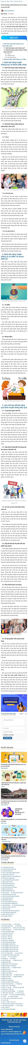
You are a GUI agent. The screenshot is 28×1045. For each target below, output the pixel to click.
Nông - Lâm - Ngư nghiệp (8, 985)
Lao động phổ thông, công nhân (10, 955)
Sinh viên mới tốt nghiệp (8, 991)
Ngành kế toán (17, 967)
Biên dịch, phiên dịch (7, 926)
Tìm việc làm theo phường (18, 994)
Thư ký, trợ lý (20, 993)
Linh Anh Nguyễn (4, 859)
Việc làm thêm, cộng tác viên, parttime (12, 1003)
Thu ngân (4, 994)
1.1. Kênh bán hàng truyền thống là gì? (14, 48)
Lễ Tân (4, 956)
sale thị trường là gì (19, 905)
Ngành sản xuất (19, 975)
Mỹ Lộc (3, 786)
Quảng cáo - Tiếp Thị (7, 989)
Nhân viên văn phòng (8, 984)
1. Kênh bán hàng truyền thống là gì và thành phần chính (13, 45)
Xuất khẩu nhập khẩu (8, 1005)
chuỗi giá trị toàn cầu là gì (9, 894)
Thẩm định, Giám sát (7, 993)
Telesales (21, 991)
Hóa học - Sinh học (7, 938)
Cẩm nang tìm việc (20, 929)
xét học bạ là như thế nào (9, 907)
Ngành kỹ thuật (6, 969)
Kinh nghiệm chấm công (8, 944)
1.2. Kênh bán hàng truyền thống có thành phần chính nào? (15, 51)
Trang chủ (3, 1)
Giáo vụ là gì (5, 892)
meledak (13, 958)
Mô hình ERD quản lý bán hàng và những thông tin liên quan (13, 838)
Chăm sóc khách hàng (8, 931)
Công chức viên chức (7, 933)
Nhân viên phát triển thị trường (10, 982)
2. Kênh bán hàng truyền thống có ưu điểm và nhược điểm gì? (14, 60)
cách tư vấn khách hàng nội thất (10, 872)
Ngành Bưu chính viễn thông (9, 964)
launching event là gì (7, 898)
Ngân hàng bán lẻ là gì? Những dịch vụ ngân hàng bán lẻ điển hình (13, 783)
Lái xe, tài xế (19, 953)
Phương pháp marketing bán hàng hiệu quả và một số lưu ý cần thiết (13, 765)
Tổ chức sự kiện (14, 996)
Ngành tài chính (6, 976)
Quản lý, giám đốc (19, 987)
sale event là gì (6, 909)
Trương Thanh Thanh (5, 841)
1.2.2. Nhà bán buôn (10, 55)
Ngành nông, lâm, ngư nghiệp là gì (11, 876)
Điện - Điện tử (5, 1007)
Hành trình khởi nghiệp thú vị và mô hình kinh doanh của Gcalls (14, 820)
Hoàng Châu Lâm (10, 10)
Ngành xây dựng (6, 978)
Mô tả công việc (6, 960)
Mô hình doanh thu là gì (8, 891)
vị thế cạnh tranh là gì (8, 885)
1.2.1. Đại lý (7, 53)
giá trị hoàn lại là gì (7, 881)
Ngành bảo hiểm (6, 962)
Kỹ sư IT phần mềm (7, 953)
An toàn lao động (6, 924)
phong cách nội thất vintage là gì (11, 910)
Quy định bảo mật (5, 1043)
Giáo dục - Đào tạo (7, 937)
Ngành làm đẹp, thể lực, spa (9, 971)
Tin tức (4, 996)
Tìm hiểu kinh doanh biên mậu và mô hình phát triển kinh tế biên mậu (14, 802)
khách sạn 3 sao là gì (8, 914)
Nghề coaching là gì (7, 889)
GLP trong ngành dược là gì (9, 901)
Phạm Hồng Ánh (4, 768)
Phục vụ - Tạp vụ (6, 987)
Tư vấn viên (5, 1000)
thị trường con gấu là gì (8, 878)
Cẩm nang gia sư (6, 929)
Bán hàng (17, 924)
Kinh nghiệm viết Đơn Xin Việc (10, 951)
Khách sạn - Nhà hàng (8, 940)
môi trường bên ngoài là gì (9, 912)
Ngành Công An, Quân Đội (9, 965)
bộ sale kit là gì (6, 905)
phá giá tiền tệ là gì (7, 900)
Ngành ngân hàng (7, 975)
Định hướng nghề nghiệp (8, 1009)
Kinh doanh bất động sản (9, 942)
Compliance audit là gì (8, 874)
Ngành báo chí (18, 960)
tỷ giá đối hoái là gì (7, 871)
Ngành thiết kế (18, 976)
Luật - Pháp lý (13, 956)
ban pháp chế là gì (7, 916)
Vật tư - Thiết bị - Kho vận (16, 1)
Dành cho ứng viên (7, 935)
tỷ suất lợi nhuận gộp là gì (9, 869)
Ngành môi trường (7, 973)
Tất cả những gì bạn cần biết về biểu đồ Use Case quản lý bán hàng (13, 857)
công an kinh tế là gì (17, 892)
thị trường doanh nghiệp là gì (10, 903)
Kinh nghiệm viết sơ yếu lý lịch (10, 947)
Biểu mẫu (19, 926)
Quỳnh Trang (3, 823)
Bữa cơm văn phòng (19, 928)
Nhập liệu (19, 984)
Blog (8, 1)
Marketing (5, 958)
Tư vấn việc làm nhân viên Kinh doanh (12, 998)
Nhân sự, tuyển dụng (7, 980)
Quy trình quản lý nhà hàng (9, 887)
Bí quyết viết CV (6, 928)
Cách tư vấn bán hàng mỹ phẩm (10, 896)
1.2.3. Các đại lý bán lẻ (10, 57)
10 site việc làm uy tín (8, 867)
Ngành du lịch (6, 967)
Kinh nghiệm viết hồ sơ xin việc (10, 946)
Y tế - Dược (20, 1005)
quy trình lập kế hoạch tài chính (10, 880)
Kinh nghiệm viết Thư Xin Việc (10, 949)
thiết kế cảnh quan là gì (8, 883)
